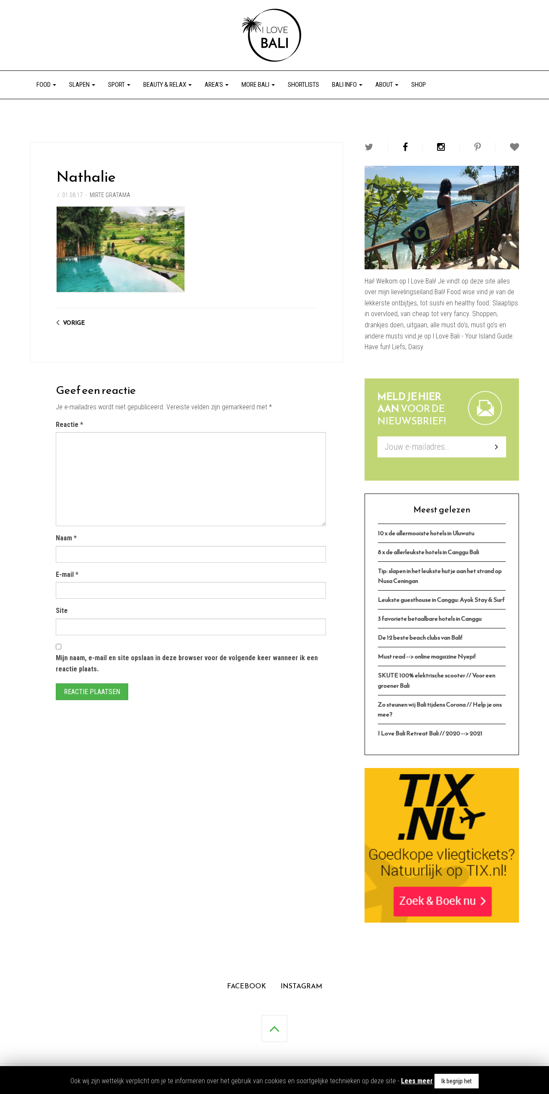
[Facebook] (405, 147)
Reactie (69, 425)
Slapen (80, 84)
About (384, 84)
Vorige (74, 323)
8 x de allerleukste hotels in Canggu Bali (428, 552)
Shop (418, 84)
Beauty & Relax (165, 84)
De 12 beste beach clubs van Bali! (420, 637)
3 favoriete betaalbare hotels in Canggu (430, 618)
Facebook (246, 986)
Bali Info (345, 84)
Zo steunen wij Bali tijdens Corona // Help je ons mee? (440, 709)
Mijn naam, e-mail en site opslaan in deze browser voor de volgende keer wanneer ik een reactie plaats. (187, 663)
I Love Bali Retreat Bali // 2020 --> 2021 (430, 733)
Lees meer (417, 1081)
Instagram (301, 986)
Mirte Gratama (110, 195)
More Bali (256, 84)
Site (62, 610)
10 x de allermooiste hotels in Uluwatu (426, 533)
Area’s (214, 84)
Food (44, 84)
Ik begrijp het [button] (456, 1081)
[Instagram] (441, 147)
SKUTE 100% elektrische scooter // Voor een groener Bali (436, 680)
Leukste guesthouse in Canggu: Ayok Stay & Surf (441, 599)
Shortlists (303, 84)
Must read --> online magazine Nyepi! (427, 656)
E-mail (67, 574)
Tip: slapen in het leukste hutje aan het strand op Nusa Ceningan (440, 575)
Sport (117, 84)
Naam (66, 538)
